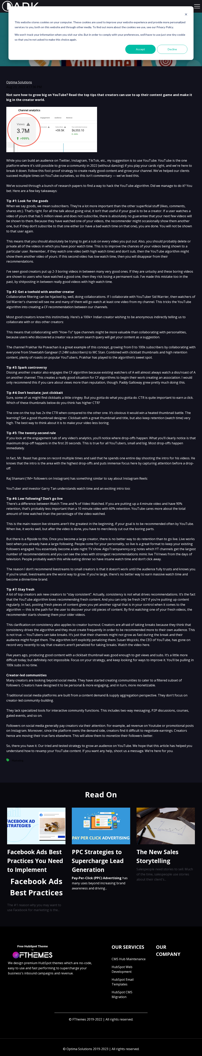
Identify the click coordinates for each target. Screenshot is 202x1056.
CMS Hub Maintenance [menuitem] (129, 959)
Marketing (17, 760)
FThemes (79, 1019)
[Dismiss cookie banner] (186, 14)
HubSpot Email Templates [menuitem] (123, 981)
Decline (172, 49)
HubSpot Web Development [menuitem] (122, 969)
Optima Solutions (19, 82)
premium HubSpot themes (43, 963)
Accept (140, 49)
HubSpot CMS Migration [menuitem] (122, 994)
